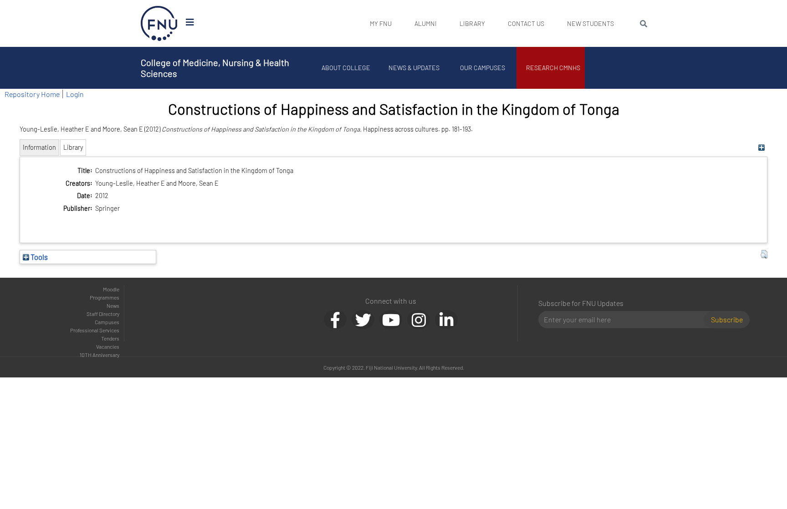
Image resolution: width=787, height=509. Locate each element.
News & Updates (413, 67)
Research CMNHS (553, 67)
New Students (590, 23)
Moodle (111, 289)
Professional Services (94, 330)
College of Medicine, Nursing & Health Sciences (215, 68)
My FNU (381, 23)
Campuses (107, 322)
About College (346, 67)
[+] (761, 147)
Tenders (110, 338)
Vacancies (107, 346)
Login (75, 94)
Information (39, 147)
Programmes (104, 297)
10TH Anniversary (99, 354)
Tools (38, 256)
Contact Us (526, 23)
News (113, 305)
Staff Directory (103, 313)
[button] (764, 254)
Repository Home (32, 94)
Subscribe (727, 319)
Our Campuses (482, 67)
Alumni (425, 23)
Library (472, 23)
